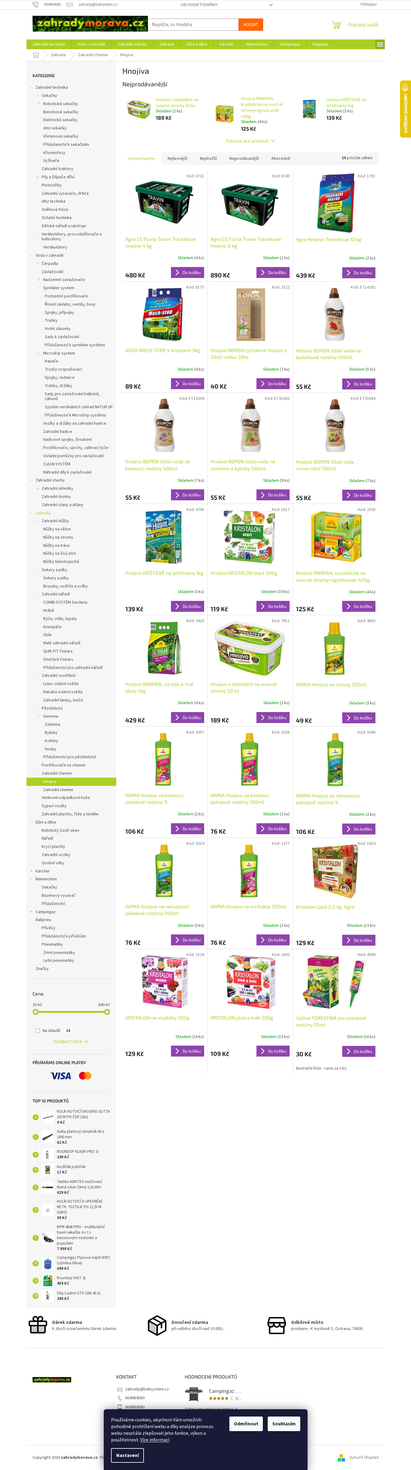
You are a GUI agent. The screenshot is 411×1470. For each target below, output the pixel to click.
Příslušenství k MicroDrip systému (75, 415)
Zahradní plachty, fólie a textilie (70, 814)
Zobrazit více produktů (247, 140)
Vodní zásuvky (58, 329)
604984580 (135, 1398)
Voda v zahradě (50, 255)
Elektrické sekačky (60, 120)
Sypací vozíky (54, 806)
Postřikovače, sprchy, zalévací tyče (75, 448)
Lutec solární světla (60, 684)
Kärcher (43, 871)
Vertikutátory (55, 247)
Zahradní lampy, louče (63, 700)
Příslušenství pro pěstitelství (69, 757)
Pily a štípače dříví (58, 177)
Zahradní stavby (50, 480)
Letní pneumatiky (58, 961)
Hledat (250, 24)
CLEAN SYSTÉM (56, 464)
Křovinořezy (54, 153)
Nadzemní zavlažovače (64, 280)
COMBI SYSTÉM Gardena (65, 602)
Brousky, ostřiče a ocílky (65, 586)
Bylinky (51, 733)
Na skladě (56, 1031)
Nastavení (127, 1455)
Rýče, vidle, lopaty (60, 619)
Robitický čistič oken (60, 831)
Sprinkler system (58, 288)
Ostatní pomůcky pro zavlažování (73, 456)
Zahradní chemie (57, 773)
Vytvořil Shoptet (364, 1458)
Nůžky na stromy (58, 537)
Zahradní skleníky (57, 488)
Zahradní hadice (57, 432)
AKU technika (53, 201)
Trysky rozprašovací (63, 369)
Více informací (154, 1440)
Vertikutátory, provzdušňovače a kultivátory (72, 236)
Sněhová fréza (55, 210)
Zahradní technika (52, 87)
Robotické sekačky (60, 104)
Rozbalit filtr (68, 1042)
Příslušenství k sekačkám (66, 145)
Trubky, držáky (58, 386)
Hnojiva (49, 782)
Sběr (47, 635)
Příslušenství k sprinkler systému (75, 345)
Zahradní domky (56, 497)
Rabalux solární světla (62, 692)
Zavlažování (52, 272)
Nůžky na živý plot (59, 553)
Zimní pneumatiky (59, 953)
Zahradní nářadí (56, 594)
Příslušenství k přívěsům (64, 936)
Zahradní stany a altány (62, 505)
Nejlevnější (177, 159)
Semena (50, 716)
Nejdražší (208, 159)
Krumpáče (52, 627)
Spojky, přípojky (59, 313)
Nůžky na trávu (56, 546)
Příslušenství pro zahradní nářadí (73, 668)
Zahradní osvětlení (58, 676)
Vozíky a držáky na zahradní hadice (74, 423)
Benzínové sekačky (60, 112)
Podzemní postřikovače (66, 296)
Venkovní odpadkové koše (66, 798)
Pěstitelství (52, 708)
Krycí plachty (53, 847)
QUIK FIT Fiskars (58, 651)
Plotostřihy (52, 185)
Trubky (51, 320)
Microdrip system (59, 353)
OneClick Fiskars (58, 659)
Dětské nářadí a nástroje (64, 226)
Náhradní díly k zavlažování (67, 472)
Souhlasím (284, 1423)
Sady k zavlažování (62, 337)
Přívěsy (48, 928)
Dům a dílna (46, 822)
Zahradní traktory (57, 169)
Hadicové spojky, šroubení (67, 440)
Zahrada (43, 513)
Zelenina (52, 724)
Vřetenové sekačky (60, 136)
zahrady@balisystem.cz (147, 1389)
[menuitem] (48, 44)
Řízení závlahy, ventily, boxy (70, 304)
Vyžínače (51, 161)
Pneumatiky (52, 944)
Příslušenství (53, 904)
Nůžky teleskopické (61, 562)
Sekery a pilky (54, 570)
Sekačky (49, 96)
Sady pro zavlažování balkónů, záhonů (72, 396)
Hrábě (48, 611)
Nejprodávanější (244, 159)
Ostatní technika (56, 218)
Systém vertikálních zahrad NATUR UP (79, 407)
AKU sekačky (55, 128)
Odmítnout (246, 1423)
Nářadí (47, 838)
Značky (42, 969)
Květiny (51, 741)
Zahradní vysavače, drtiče (65, 193)
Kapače (51, 361)
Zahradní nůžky (55, 521)
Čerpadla (50, 264)
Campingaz (46, 912)
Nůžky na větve (57, 529)
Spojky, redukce (60, 378)
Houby (50, 749)
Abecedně (280, 159)
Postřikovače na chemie (63, 765)
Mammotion (46, 879)
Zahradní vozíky (56, 855)
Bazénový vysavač (58, 896)
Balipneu (43, 920)
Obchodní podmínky (199, 5)
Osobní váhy (53, 863)
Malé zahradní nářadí (61, 643)
